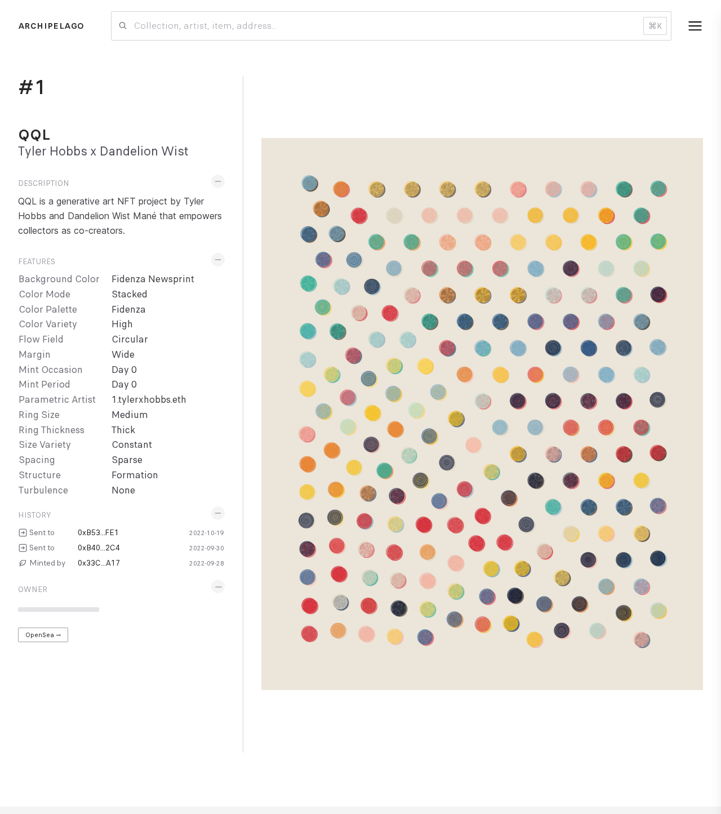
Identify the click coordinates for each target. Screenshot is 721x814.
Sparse (127, 460)
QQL (34, 134)
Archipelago (51, 26)
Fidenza (129, 310)
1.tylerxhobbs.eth (149, 400)
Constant (132, 445)
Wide (123, 355)
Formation (135, 475)
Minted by (47, 562)
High (122, 324)
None (123, 490)
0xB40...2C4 (99, 547)
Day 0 (124, 370)
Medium (130, 415)
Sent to (42, 532)
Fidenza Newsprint (153, 279)
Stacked (130, 294)
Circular (130, 339)
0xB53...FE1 (98, 532)
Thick (123, 430)
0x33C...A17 (99, 562)
